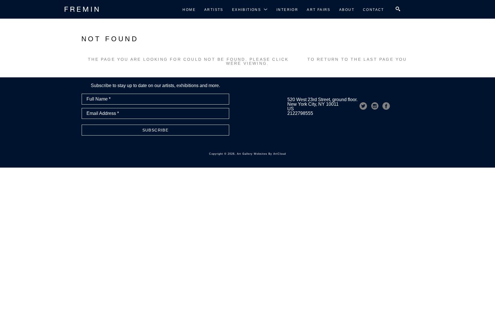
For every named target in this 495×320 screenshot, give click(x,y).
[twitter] (363, 106)
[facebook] (386, 106)
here (298, 59)
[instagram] (374, 106)
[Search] (398, 9)
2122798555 (300, 113)
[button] (250, 9)
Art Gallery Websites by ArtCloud (261, 153)
